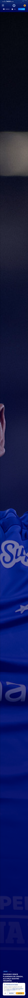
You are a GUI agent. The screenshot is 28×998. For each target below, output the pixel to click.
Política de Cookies (11, 989)
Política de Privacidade (18, 988)
